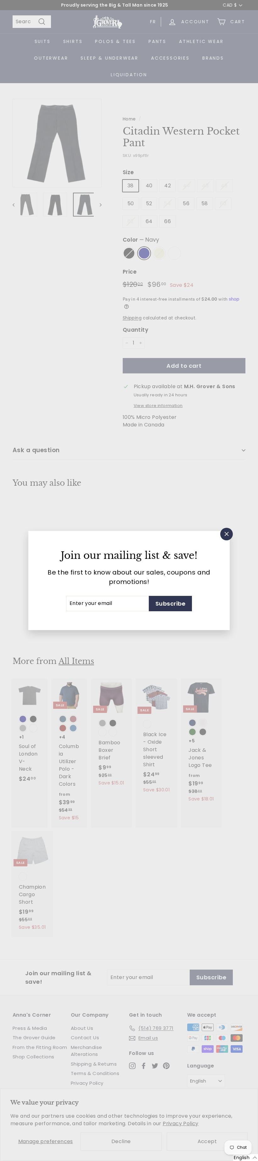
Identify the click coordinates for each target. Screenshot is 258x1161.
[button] (245, 1157)
